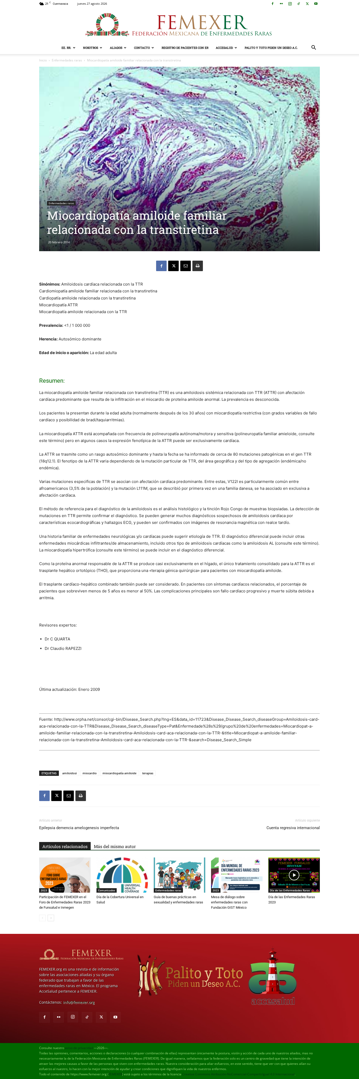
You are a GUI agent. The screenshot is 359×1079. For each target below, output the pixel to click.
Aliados (116, 48)
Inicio (43, 60)
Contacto (142, 48)
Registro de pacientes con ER (185, 48)
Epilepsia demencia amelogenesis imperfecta (79, 827)
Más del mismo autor (115, 846)
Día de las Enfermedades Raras (290, 890)
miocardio (90, 773)
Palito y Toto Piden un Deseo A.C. (271, 48)
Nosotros (90, 48)
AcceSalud (224, 48)
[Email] (185, 266)
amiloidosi (69, 773)
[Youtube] (316, 3)
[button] (313, 48)
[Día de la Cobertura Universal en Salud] (122, 875)
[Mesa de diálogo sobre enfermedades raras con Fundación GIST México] (237, 875)
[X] (307, 3)
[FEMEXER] (179, 24)
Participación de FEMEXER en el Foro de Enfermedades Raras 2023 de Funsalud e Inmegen (64, 902)
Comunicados (106, 890)
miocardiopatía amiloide (119, 773)
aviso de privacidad (79, 1048)
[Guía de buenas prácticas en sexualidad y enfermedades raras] (179, 875)
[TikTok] (298, 3)
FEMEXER (115, 1074)
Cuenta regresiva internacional (293, 827)
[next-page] (51, 918)
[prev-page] (42, 918)
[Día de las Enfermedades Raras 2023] (294, 875)
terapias (147, 773)
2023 (44, 890)
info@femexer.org (79, 1002)
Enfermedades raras (67, 60)
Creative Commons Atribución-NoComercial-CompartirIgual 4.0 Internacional (238, 1074)
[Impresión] (197, 266)
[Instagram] (290, 3)
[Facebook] (272, 3)
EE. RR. (66, 48)
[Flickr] (281, 3)
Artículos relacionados (65, 846)
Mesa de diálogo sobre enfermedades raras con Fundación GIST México (229, 902)
